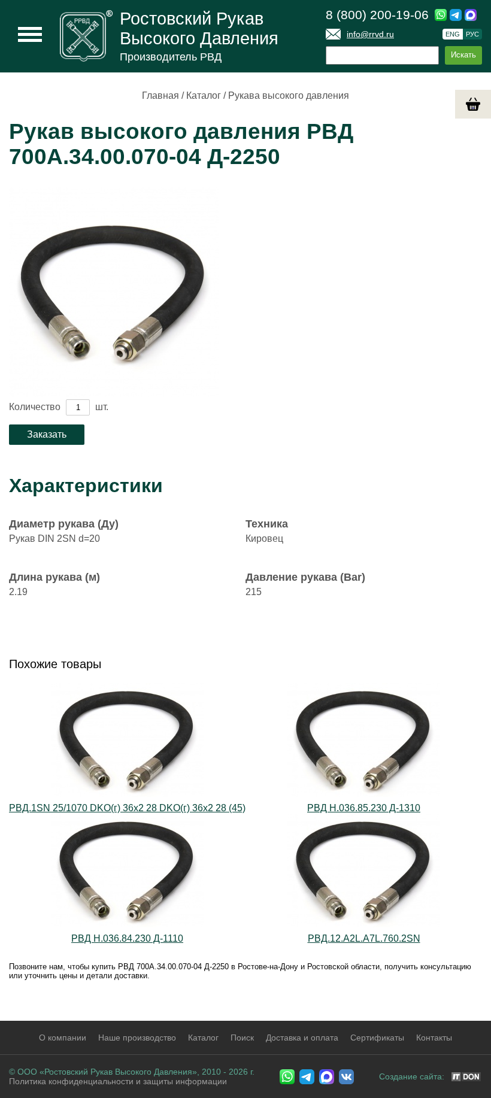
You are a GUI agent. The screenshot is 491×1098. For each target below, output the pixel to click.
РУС (472, 34)
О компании (62, 1037)
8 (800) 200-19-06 (377, 15)
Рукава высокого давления (288, 95)
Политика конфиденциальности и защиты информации (118, 1081)
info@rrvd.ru (370, 34)
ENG (452, 34)
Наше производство (137, 1037)
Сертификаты (377, 1037)
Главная (160, 95)
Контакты (434, 1037)
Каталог (203, 95)
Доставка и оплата (302, 1037)
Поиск (242, 1037)
